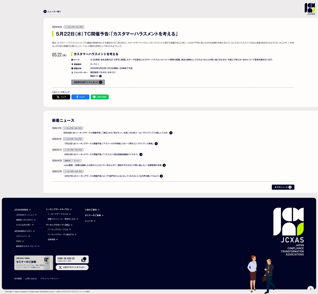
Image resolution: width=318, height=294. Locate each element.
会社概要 (18, 278)
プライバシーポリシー (49, 278)
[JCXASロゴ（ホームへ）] (288, 231)
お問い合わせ (31, 278)
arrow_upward (310, 289)
